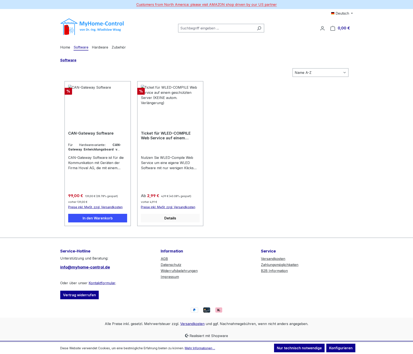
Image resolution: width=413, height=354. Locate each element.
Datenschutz (171, 265)
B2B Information (274, 271)
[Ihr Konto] (322, 28)
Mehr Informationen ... (200, 348)
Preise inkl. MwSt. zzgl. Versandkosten (95, 207)
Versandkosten (273, 259)
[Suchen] (259, 28)
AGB (164, 259)
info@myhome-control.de (85, 267)
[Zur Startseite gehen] (92, 27)
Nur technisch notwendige (299, 348)
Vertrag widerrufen (79, 295)
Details (170, 218)
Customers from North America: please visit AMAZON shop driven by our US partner (206, 4)
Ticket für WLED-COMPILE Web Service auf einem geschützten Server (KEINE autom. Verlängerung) (166, 135)
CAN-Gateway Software (91, 133)
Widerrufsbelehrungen (179, 271)
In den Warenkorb (98, 218)
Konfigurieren (341, 348)
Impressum (170, 277)
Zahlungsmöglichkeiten (279, 265)
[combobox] (216, 28)
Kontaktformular (102, 283)
